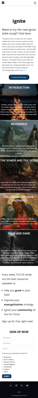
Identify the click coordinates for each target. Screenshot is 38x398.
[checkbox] (19, 364)
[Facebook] (11, 385)
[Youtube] (27, 385)
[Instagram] (16, 385)
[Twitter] (22, 385)
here (24, 70)
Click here (24, 33)
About (19, 392)
